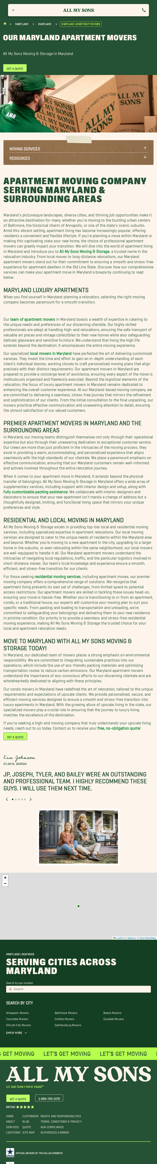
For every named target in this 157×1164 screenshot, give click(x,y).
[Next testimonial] (30, 799)
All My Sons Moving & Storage (84, 250)
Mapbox (132, 938)
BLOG (25, 1121)
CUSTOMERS (30, 1115)
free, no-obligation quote (119, 727)
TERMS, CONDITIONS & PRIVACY (61, 1121)
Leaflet (119, 938)
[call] (143, 10)
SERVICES (12, 1126)
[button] (78, 147)
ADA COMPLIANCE (52, 1126)
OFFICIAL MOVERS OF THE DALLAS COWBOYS (39, 1152)
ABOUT (10, 1121)
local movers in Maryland (51, 352)
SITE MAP (28, 1131)
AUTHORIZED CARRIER (55, 1131)
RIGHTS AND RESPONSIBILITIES (61, 1115)
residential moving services (58, 575)
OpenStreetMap (147, 938)
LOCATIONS (13, 1131)
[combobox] (81, 989)
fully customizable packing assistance (35, 490)
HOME (10, 1115)
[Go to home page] (5, 24)
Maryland (21, 24)
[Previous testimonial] (6, 799)
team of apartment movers (32, 318)
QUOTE (26, 1126)
